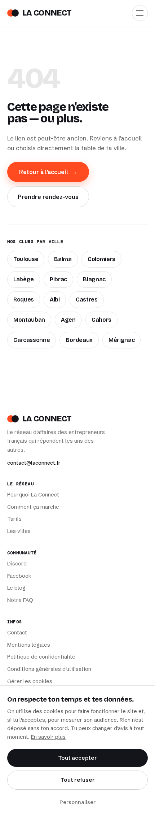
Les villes (19, 531)
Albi (55, 299)
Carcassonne (31, 340)
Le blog (16, 588)
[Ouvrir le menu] (140, 13)
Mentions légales (28, 645)
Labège (23, 279)
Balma (62, 259)
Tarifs (14, 519)
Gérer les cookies (29, 681)
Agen (68, 319)
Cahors (101, 319)
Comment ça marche (33, 507)
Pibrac (58, 279)
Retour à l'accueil (48, 171)
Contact (17, 632)
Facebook (19, 576)
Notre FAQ (20, 600)
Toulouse (25, 259)
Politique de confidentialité (41, 657)
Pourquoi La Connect (33, 494)
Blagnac (94, 279)
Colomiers (101, 259)
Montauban (29, 319)
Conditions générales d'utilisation (49, 669)
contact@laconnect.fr (34, 463)
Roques (23, 299)
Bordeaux (79, 340)
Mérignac (121, 340)
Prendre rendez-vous (48, 196)
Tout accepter (77, 757)
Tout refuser (78, 779)
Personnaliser (77, 802)
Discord (17, 563)
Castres (87, 299)
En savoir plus (48, 737)
